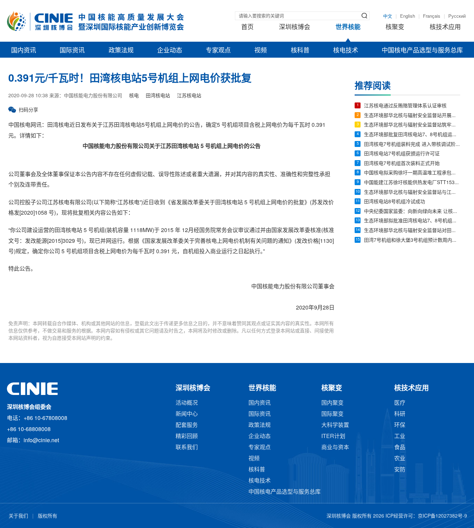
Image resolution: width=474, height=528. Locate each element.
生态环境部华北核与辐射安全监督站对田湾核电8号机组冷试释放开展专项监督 (412, 230)
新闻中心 (187, 414)
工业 (399, 436)
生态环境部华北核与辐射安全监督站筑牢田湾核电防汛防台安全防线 (412, 125)
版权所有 (47, 516)
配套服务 (187, 425)
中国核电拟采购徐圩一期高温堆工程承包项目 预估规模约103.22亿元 (412, 173)
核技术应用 (445, 27)
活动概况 (187, 403)
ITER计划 (333, 436)
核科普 (300, 50)
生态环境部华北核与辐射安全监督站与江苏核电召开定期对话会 (412, 192)
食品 (399, 448)
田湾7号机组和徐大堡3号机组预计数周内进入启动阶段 (412, 240)
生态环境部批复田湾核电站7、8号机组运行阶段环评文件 (412, 135)
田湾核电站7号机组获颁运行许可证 (402, 154)
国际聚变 (332, 414)
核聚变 (395, 27)
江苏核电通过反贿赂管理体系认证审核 (405, 106)
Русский (457, 16)
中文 (387, 16)
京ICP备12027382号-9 (442, 516)
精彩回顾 (187, 436)
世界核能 (348, 27)
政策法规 (121, 50)
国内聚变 (332, 403)
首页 (247, 27)
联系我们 (187, 448)
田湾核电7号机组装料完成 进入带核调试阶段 (412, 144)
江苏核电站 (189, 96)
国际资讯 (72, 50)
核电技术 (345, 50)
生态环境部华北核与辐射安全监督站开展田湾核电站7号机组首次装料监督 (412, 115)
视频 (260, 50)
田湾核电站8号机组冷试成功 (394, 202)
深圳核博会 (294, 27)
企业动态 (169, 50)
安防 (399, 470)
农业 (399, 459)
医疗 (399, 403)
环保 (399, 425)
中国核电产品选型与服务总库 (422, 50)
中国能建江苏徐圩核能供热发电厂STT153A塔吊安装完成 (412, 182)
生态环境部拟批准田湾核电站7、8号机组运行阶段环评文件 (412, 221)
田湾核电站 (158, 96)
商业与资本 (335, 448)
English (407, 16)
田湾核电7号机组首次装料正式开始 (402, 163)
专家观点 (218, 50)
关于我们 (18, 516)
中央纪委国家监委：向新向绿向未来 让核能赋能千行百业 (412, 211)
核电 (134, 96)
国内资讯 (23, 50)
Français (431, 16)
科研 (399, 414)
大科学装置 (335, 425)
